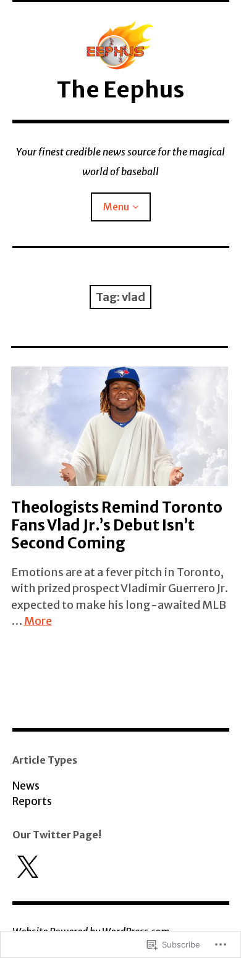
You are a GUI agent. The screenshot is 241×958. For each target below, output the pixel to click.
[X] (27, 868)
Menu (116, 206)
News (26, 786)
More (38, 621)
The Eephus (120, 90)
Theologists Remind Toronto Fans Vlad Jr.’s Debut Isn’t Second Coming (116, 525)
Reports (32, 801)
